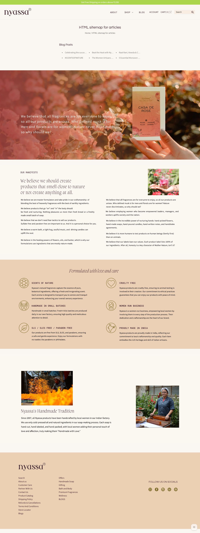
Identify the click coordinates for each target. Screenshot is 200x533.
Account (154, 12)
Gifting (62, 485)
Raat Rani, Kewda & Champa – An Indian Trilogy (140, 52)
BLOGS (62, 499)
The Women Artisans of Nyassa (106, 57)
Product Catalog (25, 495)
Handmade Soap (66, 481)
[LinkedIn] (169, 489)
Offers (61, 477)
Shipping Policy (25, 499)
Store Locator (24, 509)
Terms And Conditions (28, 506)
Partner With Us (25, 488)
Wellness (63, 495)
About (113, 12)
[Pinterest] (176, 489)
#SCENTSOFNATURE (74, 57)
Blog (142, 12)
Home (87, 33)
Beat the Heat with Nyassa (103, 52)
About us (22, 481)
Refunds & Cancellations (29, 502)
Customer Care (25, 485)
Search (21, 477)
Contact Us (23, 492)
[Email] (150, 489)
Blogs (20, 513)
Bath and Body (65, 488)
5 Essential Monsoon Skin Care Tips (135, 57)
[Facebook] (156, 489)
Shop (127, 12)
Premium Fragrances (68, 492)
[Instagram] (163, 489)
